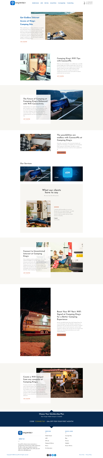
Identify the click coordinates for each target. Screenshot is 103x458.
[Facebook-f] (50, 455)
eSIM (42, 3)
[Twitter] (53, 455)
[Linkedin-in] (55, 455)
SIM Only (46, 3)
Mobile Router (35, 3)
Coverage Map (61, 3)
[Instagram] (48, 455)
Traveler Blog (70, 3)
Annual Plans (53, 3)
